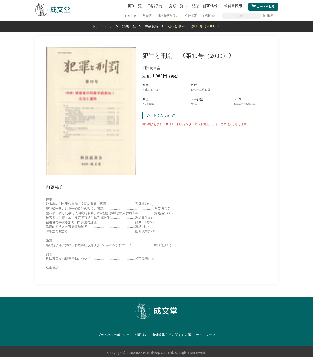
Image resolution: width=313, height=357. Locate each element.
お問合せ (209, 15)
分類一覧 (176, 6)
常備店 (147, 15)
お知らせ (130, 15)
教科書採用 (233, 6)
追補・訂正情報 (205, 6)
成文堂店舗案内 (168, 15)
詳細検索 (268, 15)
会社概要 (191, 15)
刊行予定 (155, 6)
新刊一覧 (134, 6)
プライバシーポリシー (114, 335)
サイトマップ (205, 335)
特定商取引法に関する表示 (172, 335)
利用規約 (141, 335)
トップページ (102, 26)
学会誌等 (152, 26)
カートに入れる (158, 115)
